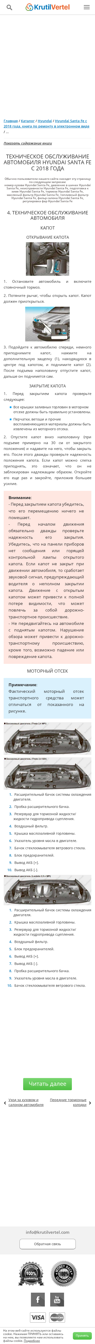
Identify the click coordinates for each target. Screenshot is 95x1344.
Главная (11, 121)
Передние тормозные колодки (68, 1102)
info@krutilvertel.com (47, 1232)
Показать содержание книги (28, 143)
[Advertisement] (47, 64)
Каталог (28, 121)
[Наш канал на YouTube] (57, 1300)
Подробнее (32, 1341)
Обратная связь (47, 1244)
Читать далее (47, 1083)
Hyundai (45, 121)
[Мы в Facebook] (38, 1300)
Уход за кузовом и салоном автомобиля (26, 1102)
